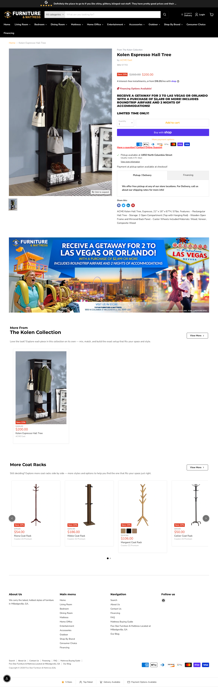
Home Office (94, 24)
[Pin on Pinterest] (133, 205)
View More (195, 335)
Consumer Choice (196, 24)
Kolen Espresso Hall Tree (29, 433)
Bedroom (39, 24)
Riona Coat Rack (22, 535)
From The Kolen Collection (130, 50)
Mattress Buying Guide (121, 621)
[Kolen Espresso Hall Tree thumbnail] (13, 204)
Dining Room (58, 24)
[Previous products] (12, 518)
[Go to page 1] (108, 558)
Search (113, 600)
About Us (115, 604)
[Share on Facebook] (119, 205)
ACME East (126, 60)
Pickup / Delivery (142, 175)
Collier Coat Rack (183, 535)
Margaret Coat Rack (131, 542)
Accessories (136, 24)
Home (7, 24)
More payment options (163, 139)
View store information (130, 162)
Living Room (22, 24)
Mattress (76, 24)
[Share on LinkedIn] (128, 205)
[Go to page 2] (110, 558)
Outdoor (153, 24)
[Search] (165, 14)
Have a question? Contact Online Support (139, 147)
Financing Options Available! (135, 88)
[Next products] (206, 518)
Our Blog (114, 633)
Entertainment (115, 24)
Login (202, 14)
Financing (9, 33)
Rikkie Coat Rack (76, 535)
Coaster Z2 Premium (23, 539)
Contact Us (115, 608)
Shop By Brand (172, 24)
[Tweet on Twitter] (123, 205)
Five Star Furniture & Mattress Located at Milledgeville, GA (34, 664)
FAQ (112, 617)
